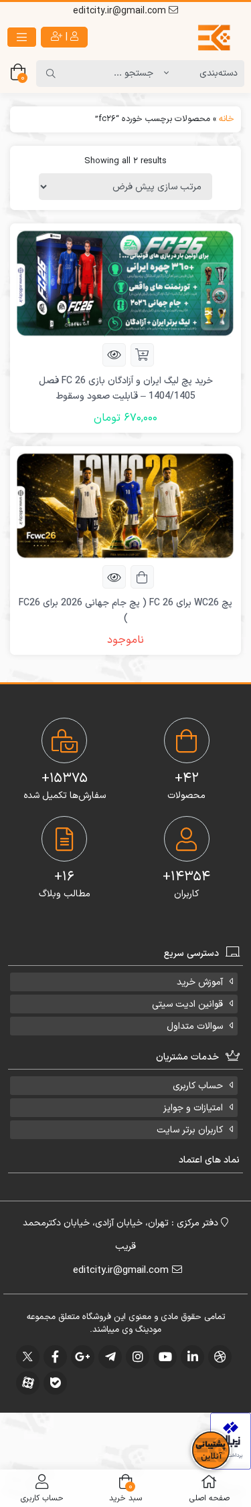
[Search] (51, 73)
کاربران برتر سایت (190, 1130)
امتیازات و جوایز (193, 1108)
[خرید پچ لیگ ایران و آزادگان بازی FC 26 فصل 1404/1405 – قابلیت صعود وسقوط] (125, 283)
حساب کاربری (198, 1086)
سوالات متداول (195, 1026)
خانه (226, 119)
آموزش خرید (200, 982)
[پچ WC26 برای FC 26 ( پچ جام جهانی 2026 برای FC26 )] (125, 505)
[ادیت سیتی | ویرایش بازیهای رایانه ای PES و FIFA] (189, 37)
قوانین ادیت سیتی (187, 1004)
